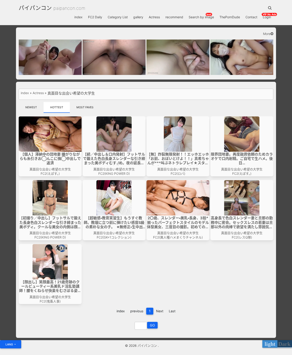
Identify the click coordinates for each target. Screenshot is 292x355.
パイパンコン (35, 8)
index (78, 17)
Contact (251, 17)
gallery (138, 17)
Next (159, 311)
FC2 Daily (95, 17)
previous (136, 311)
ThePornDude (229, 17)
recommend (174, 17)
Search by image (201, 17)
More (267, 34)
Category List (118, 17)
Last (172, 311)
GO (152, 325)
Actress (154, 17)
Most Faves (85, 107)
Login (267, 17)
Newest (31, 107)
